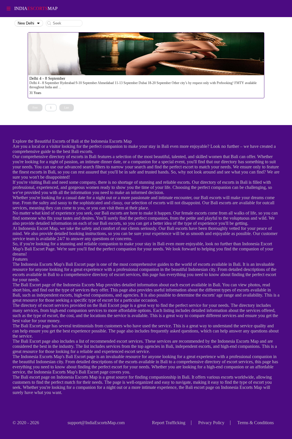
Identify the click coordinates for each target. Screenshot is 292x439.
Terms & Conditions (255, 422)
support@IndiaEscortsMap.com (96, 422)
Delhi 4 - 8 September (47, 78)
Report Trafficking (168, 422)
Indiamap (36, 8)
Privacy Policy (211, 422)
